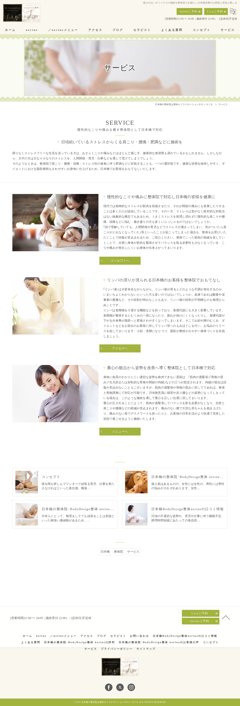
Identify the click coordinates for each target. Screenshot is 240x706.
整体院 (118, 551)
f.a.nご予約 (215, 11)
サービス (133, 551)
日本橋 (105, 551)
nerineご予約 (188, 11)
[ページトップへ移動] (226, 617)
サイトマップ (146, 648)
